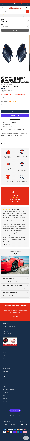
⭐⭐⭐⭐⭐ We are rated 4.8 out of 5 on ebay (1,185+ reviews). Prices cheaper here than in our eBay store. (15, 15)
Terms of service (24, 435)
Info (4, 395)
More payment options (15, 118)
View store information (7, 126)
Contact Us (5, 362)
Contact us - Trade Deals (8, 365)
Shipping (2, 90)
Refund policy (6, 371)
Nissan (4, 386)
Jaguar (4, 380)
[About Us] (10, 341)
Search (15, 30)
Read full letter (6, 244)
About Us (5, 358)
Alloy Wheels (6, 383)
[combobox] (15, 11)
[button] (2, 8)
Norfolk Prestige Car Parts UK (13, 434)
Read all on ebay (15, 201)
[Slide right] (18, 74)
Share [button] (4, 143)
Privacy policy (16, 435)
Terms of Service (7, 368)
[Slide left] (11, 74)
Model (2, 24)
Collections (5, 355)
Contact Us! (15, 316)
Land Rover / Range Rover (9, 389)
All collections (6, 392)
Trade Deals (5, 398)
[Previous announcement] (2, 4)
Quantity (3, 104)
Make (2, 19)
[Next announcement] (27, 4)
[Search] (27, 11)
